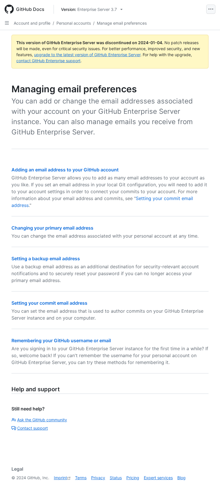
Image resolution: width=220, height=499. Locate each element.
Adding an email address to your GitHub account (65, 170)
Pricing (132, 477)
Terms (81, 477)
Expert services (158, 477)
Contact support (32, 428)
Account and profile (32, 23)
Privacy (98, 477)
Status (116, 477)
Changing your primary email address (52, 228)
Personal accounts (73, 23)
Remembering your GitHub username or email (61, 340)
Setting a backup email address (45, 258)
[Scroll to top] (207, 486)
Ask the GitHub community (42, 419)
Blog (181, 477)
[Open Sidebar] (6, 23)
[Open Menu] (210, 9)
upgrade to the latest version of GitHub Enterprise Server (87, 54)
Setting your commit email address (49, 303)
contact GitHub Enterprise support (48, 60)
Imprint (60, 477)
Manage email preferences (122, 23)
